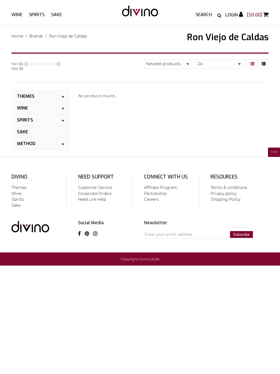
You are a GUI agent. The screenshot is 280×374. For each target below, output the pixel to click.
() (255, 15)
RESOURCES (224, 177)
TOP (274, 152)
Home (17, 36)
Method (26, 143)
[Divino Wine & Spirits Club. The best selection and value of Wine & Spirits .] (140, 13)
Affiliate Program (160, 187)
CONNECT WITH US (166, 177)
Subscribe (241, 234)
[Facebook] (79, 234)
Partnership (155, 193)
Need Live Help (92, 199)
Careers (151, 199)
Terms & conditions (229, 187)
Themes (25, 96)
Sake (56, 15)
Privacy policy (224, 193)
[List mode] (264, 64)
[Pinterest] (87, 234)
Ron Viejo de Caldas (68, 36)
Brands (36, 36)
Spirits (37, 15)
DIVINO (19, 177)
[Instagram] (95, 234)
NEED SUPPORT (96, 177)
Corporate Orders (95, 193)
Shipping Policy (225, 199)
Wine (16, 15)
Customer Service (95, 187)
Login (232, 15)
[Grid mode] (253, 64)
